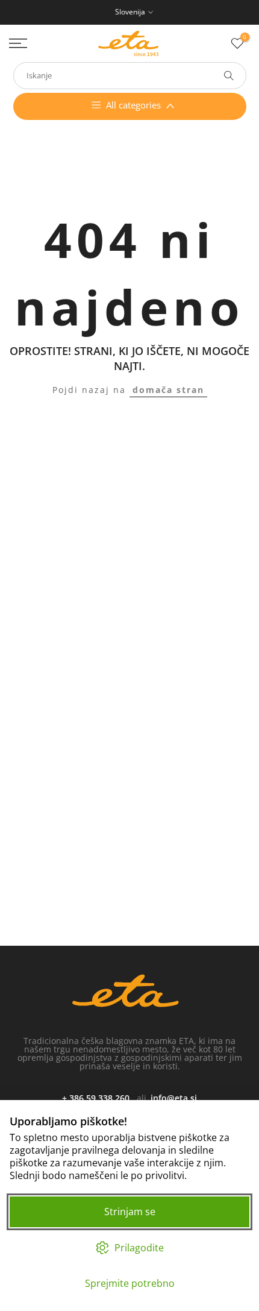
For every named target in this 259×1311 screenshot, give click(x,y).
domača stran (168, 389)
